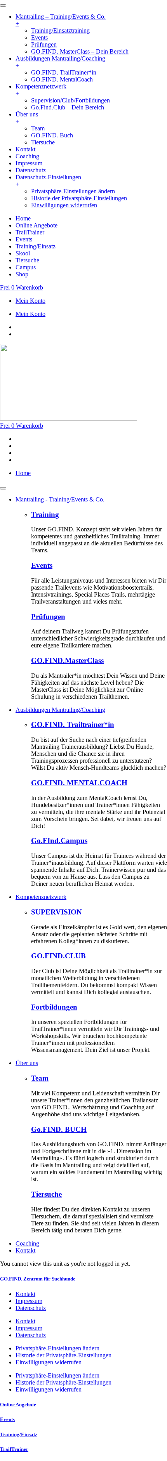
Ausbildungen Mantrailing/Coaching (60, 709)
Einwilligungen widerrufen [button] (64, 205)
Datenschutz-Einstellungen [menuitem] (48, 180)
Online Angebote (18, 1404)
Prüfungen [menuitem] (44, 44)
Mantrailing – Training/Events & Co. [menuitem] (61, 20)
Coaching (27, 1243)
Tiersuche (46, 1194)
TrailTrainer (14, 1449)
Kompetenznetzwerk (41, 897)
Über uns (27, 1063)
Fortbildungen (54, 1007)
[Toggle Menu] (3, 488)
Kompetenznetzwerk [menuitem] (41, 90)
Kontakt (25, 1250)
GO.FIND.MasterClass (67, 660)
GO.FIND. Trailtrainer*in (72, 724)
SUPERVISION (56, 912)
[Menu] (3, 5)
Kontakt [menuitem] (25, 149)
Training (45, 514)
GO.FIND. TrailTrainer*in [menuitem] (63, 72)
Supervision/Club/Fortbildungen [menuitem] (70, 100)
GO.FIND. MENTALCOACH (79, 783)
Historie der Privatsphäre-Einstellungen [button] (79, 198)
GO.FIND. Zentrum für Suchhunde (37, 1279)
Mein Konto (30, 300)
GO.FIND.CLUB (58, 956)
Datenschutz (31, 1308)
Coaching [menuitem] (27, 156)
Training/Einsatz (18, 1434)
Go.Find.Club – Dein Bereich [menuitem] (67, 107)
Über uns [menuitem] (27, 118)
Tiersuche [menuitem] (43, 142)
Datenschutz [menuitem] (31, 170)
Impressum (29, 1301)
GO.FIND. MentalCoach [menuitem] (62, 79)
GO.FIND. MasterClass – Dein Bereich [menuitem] (80, 51)
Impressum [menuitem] (29, 163)
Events (41, 565)
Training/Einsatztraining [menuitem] (60, 30)
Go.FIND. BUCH (59, 1129)
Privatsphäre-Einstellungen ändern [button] (73, 191)
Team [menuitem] (38, 128)
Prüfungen (48, 617)
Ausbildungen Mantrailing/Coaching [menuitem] (60, 62)
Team (40, 1078)
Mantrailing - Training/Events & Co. (60, 499)
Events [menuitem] (39, 37)
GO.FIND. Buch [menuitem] (52, 135)
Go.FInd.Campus (59, 840)
